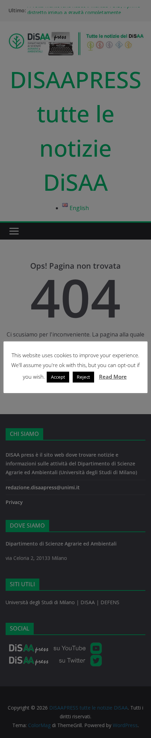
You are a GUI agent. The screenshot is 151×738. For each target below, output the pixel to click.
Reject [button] (83, 377)
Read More (113, 376)
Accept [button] (58, 377)
